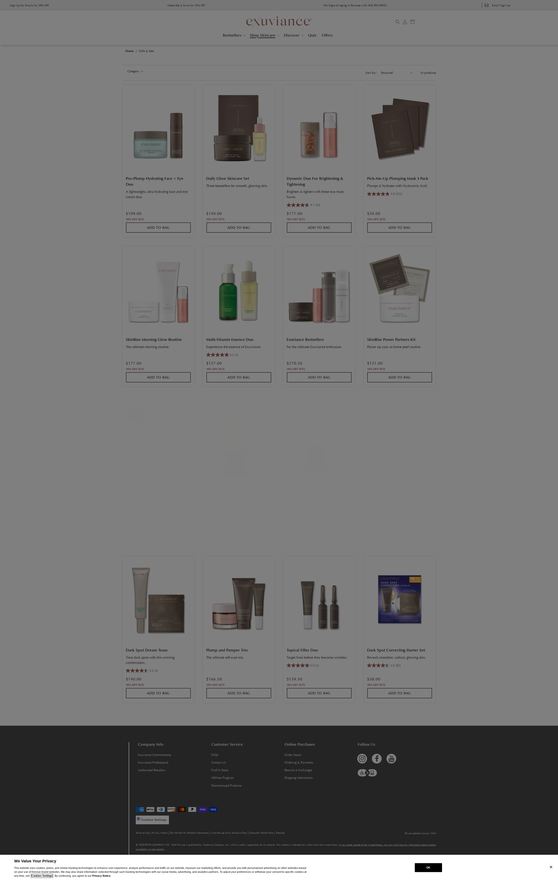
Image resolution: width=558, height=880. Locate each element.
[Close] (551, 867)
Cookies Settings (42, 875)
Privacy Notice (101, 875)
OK (428, 867)
